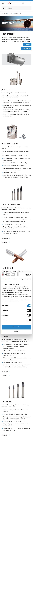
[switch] (29, 310)
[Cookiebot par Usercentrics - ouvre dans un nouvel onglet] (24, 275)
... (8, 13)
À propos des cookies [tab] (25, 279)
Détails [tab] (14, 279)
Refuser (16, 331)
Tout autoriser (16, 326)
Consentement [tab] (6, 279)
